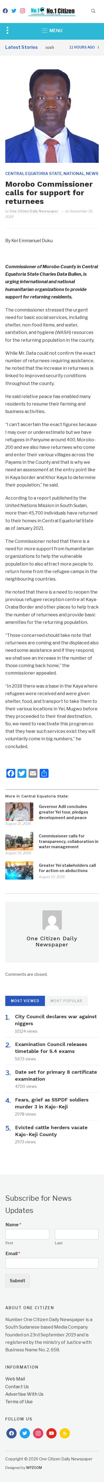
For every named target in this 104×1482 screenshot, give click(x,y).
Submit (17, 1280)
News (92, 173)
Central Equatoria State (33, 173)
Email (13, 1253)
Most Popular (66, 1001)
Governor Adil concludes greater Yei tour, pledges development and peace (63, 812)
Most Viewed (25, 1001)
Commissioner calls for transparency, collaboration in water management (68, 841)
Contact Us (17, 1386)
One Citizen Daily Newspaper (34, 211)
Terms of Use (19, 1401)
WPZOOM (34, 1468)
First (9, 1243)
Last (58, 1243)
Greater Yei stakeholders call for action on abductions (67, 868)
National (74, 173)
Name (13, 1224)
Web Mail (15, 1379)
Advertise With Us (24, 1394)
